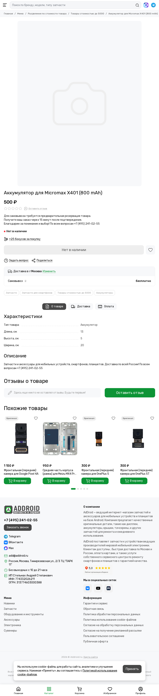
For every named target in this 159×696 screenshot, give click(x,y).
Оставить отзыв (130, 393)
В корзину (20, 480)
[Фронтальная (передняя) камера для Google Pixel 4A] (21, 438)
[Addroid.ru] (22, 509)
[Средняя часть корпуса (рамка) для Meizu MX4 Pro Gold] (60, 438)
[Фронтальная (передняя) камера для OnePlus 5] (98, 438)
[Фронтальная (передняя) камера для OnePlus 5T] (137, 438)
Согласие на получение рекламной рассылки (112, 630)
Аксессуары (12, 619)
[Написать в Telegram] (153, 5)
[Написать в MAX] (146, 5)
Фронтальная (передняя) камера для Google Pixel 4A (21, 472)
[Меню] (5, 5)
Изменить (49, 271)
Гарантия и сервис (95, 603)
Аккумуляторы (104, 292)
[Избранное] (150, 250)
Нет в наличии (74, 250)
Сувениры (10, 630)
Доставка (83, 306)
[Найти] (137, 5)
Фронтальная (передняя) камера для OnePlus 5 (97, 472)
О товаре (57, 306)
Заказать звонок (18, 527)
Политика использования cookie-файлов (109, 619)
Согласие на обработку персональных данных (113, 625)
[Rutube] (108, 588)
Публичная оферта (95, 641)
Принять (132, 669)
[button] (73, 489)
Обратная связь (93, 609)
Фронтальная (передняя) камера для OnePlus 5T (136, 472)
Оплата (109, 306)
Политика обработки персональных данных (111, 614)
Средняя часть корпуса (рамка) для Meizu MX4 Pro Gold (59, 472)
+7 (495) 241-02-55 (20, 520)
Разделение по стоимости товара (47, 13)
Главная (8, 13)
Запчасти (11, 292)
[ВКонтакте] (87, 588)
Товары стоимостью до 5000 (87, 13)
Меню (20, 13)
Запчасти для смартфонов (37, 292)
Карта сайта (91, 657)
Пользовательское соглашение (103, 636)
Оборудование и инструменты (24, 614)
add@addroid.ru (18, 555)
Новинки (9, 603)
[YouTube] (98, 588)
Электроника (12, 625)
